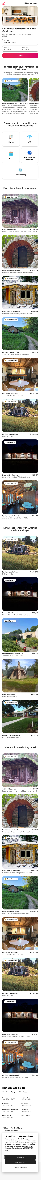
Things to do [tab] (23, 1092)
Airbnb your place (30, 3)
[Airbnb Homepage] (3, 3)
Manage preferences (20, 1167)
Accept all (20, 1157)
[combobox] (20, 42)
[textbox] (11, 49)
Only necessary (20, 1162)
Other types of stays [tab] (9, 1092)
